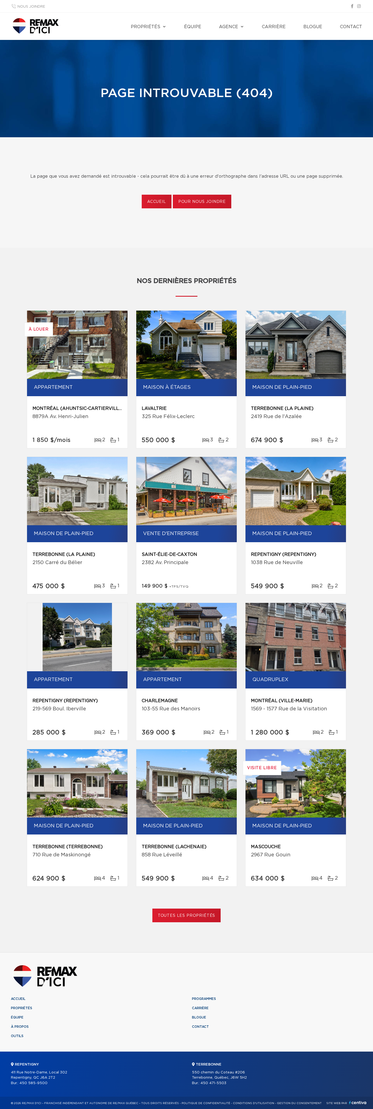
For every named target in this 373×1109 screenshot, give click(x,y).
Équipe (192, 27)
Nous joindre (31, 6)
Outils (17, 1036)
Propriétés (145, 27)
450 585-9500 (33, 1083)
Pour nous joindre (202, 202)
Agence (228, 27)
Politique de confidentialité (206, 1103)
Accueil (156, 202)
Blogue (312, 27)
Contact (351, 27)
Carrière (274, 27)
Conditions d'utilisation (253, 1103)
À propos (20, 1026)
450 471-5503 (213, 1083)
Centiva (357, 1102)
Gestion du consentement (299, 1103)
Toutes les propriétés (186, 916)
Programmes (204, 998)
